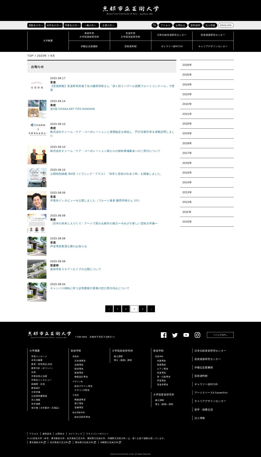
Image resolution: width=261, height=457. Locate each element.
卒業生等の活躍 (39, 376)
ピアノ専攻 (162, 369)
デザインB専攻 (82, 390)
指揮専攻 (161, 365)
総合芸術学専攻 (82, 417)
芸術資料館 (201, 375)
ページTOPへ (220, 335)
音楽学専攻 (162, 384)
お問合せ (180, 25)
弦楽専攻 (161, 373)
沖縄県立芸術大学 (109, 442)
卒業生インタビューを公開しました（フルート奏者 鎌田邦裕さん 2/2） (95, 200)
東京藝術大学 (36, 442)
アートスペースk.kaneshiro (211, 392)
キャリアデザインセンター (210, 401)
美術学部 (76, 350)
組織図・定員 (38, 384)
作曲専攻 (161, 361)
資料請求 (195, 25)
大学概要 (34, 350)
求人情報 (35, 400)
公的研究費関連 (39, 396)
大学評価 (35, 392)
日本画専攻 (80, 361)
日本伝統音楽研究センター (210, 350)
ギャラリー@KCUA (206, 384)
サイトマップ (75, 434)
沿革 (33, 372)
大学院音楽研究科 (163, 394)
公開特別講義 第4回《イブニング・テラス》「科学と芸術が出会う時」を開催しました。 (106, 173)
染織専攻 (79, 407)
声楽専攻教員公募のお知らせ (68, 246)
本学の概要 (37, 360)
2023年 (42, 55)
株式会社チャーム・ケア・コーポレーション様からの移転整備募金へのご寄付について (105, 151)
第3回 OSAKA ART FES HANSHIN (72, 109)
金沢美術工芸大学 (59, 442)
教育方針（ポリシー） (42, 368)
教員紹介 (35, 388)
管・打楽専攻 (164, 377)
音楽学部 (158, 350)
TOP (30, 55)
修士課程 (118, 356)
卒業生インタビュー (41, 380)
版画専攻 (79, 373)
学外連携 (35, 404)
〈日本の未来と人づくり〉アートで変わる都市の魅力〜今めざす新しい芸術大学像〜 (104, 223)
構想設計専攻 (81, 377)
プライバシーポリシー (97, 434)
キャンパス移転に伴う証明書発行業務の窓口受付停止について (89, 288)
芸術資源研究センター (208, 359)
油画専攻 (79, 365)
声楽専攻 (161, 380)
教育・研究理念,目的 (41, 364)
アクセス (165, 25)
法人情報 (210, 25)
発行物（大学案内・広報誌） (46, 408)
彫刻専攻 (79, 369)
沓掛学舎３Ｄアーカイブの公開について (75, 269)
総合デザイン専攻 (83, 386)
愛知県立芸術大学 (84, 442)
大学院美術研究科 (122, 350)
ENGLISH (226, 25)
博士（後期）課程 (123, 360)
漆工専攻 (79, 403)
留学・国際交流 (204, 409)
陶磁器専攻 (80, 399)
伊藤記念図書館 (204, 367)
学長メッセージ (39, 356)
